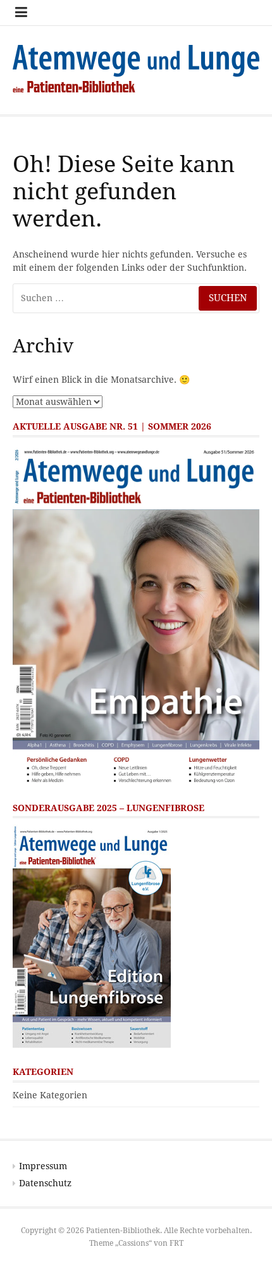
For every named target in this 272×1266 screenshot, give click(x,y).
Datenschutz (45, 1183)
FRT (176, 1243)
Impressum (43, 1166)
